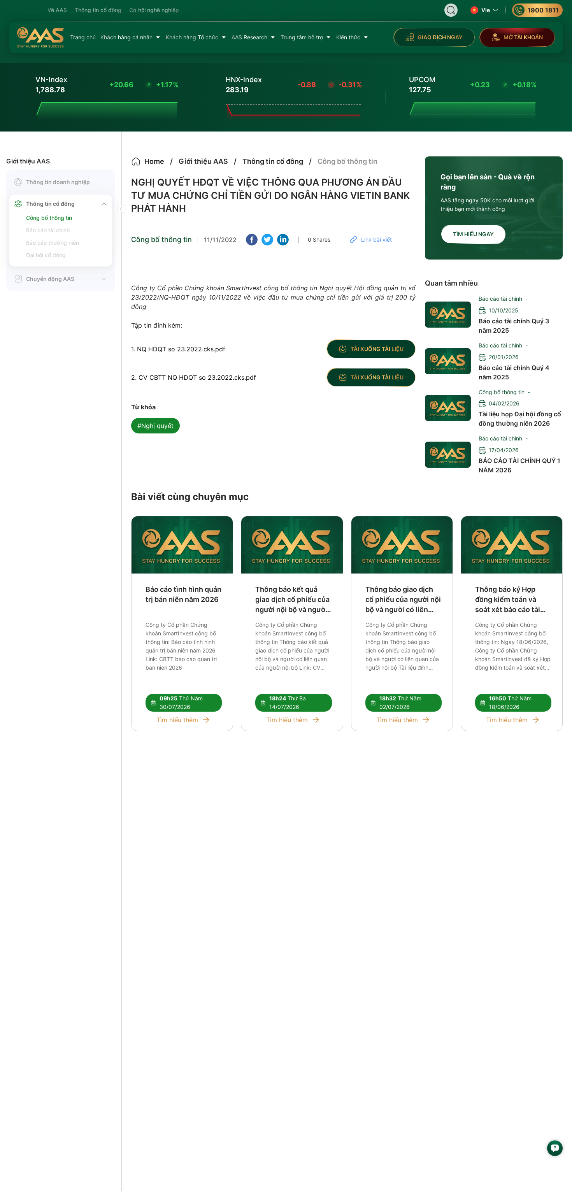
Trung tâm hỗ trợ (302, 37)
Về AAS (57, 10)
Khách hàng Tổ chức (192, 37)
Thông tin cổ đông (98, 10)
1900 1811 (543, 10)
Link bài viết (376, 239)
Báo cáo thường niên (52, 242)
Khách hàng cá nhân (126, 37)
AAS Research (249, 37)
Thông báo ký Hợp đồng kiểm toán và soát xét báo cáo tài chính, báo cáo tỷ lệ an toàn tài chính (512, 600)
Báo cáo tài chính (48, 230)
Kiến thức (348, 37)
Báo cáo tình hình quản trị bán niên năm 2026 (183, 594)
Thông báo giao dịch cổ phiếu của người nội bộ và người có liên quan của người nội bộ (403, 600)
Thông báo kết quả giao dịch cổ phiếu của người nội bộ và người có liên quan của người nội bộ (292, 600)
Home (154, 161)
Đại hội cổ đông (46, 255)
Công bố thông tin (49, 217)
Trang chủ (83, 37)
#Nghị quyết (155, 426)
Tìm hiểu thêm (177, 720)
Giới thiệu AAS (28, 161)
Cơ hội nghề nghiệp (154, 10)
